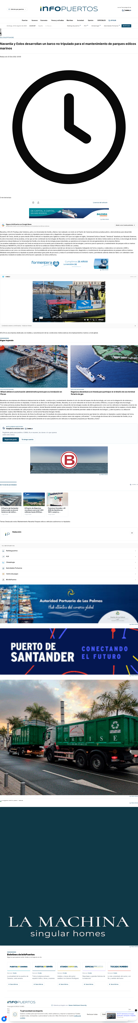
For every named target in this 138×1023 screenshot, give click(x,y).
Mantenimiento (22, 522)
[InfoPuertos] (69, 9)
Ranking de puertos (73, 26)
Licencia (100, 202)
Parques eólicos (40, 522)
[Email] (132, 533)
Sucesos (35, 20)
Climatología (95, 26)
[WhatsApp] (69, 32)
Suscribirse (14, 984)
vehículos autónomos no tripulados (58, 522)
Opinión (90, 20)
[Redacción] (7, 534)
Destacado (9, 522)
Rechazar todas (92, 1014)
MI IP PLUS (126, 25)
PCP (85, 26)
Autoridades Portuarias (111, 26)
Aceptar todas (119, 1014)
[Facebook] (69, 30)
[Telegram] (69, 33)
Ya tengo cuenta (27, 439)
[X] (69, 29)
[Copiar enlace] (1, 35)
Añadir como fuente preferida (124, 225)
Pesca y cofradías (57, 20)
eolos (15, 522)
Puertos (24, 20)
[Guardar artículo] (33, 202)
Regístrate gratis (11, 439)
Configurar (106, 1014)
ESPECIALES (101, 20)
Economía (44, 20)
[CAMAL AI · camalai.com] (126, 10)
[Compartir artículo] (38, 202)
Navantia (31, 522)
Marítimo (70, 20)
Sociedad (80, 20)
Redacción (3, 57)
